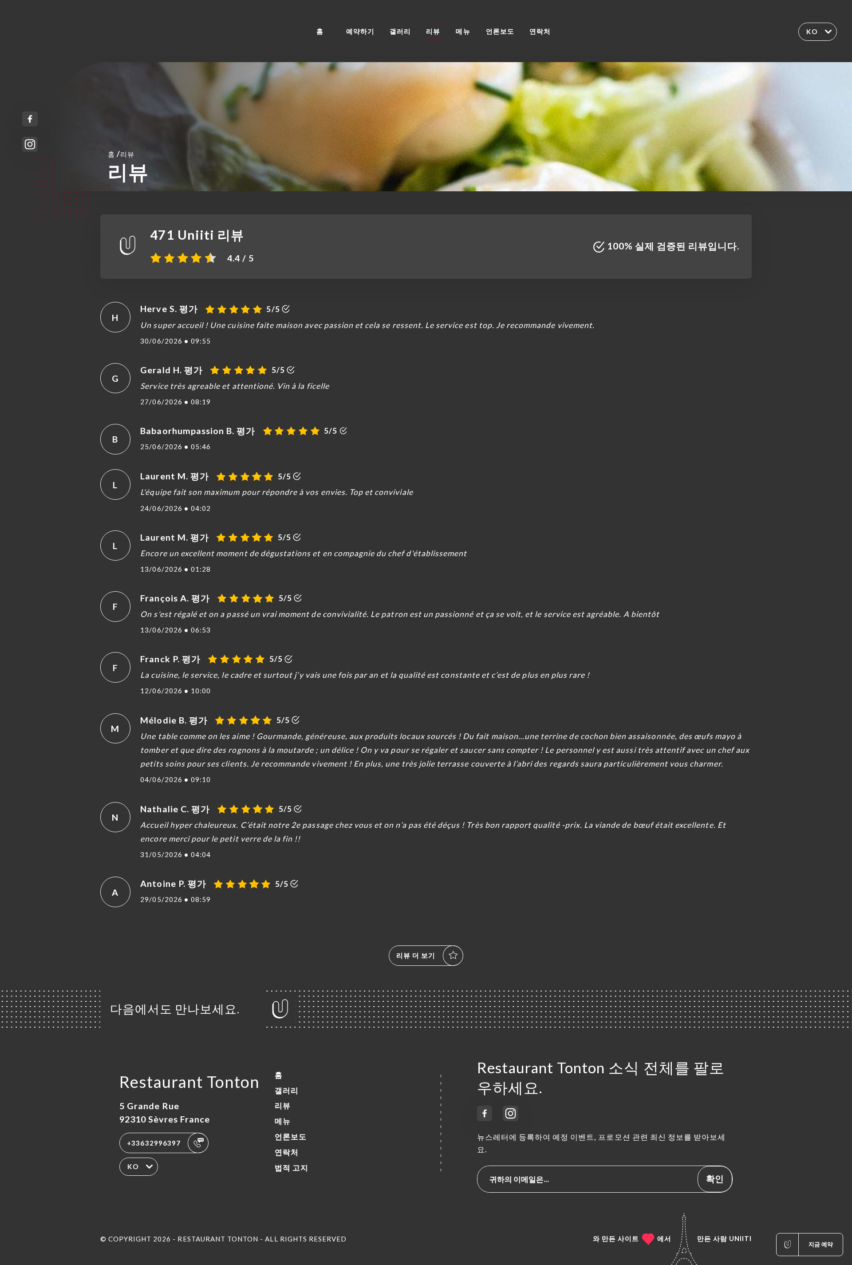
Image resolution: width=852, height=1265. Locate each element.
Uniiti (740, 1238)
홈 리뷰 (121, 153)
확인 (715, 1178)
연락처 (540, 31)
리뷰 (433, 31)
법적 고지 (291, 1167)
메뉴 (463, 31)
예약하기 (360, 31)
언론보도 (500, 31)
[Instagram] (30, 144)
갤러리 (400, 31)
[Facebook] (30, 119)
